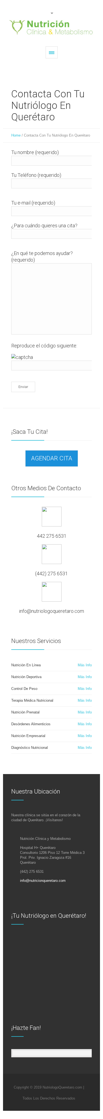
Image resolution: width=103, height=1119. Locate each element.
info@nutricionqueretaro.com (43, 881)
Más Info (85, 665)
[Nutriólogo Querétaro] (51, 27)
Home (16, 135)
